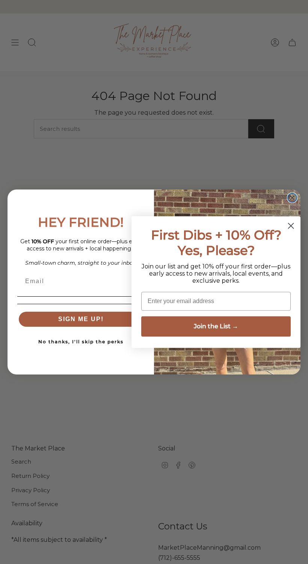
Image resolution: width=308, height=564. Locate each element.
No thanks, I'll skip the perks (81, 341)
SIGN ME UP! (81, 319)
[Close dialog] (292, 197)
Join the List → (216, 326)
